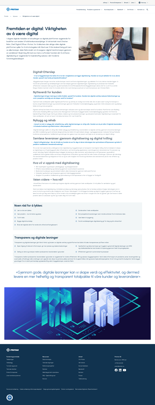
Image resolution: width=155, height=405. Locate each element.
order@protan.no (119, 366)
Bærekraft (81, 369)
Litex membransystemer (13, 375)
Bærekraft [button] (121, 10)
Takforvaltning (83, 379)
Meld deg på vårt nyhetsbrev (51, 372)
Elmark (127, 2)
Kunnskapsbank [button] (110, 10)
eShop (106, 2)
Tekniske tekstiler (11, 369)
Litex (133, 2)
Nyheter (45, 369)
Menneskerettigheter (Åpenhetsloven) (86, 389)
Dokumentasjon (47, 359)
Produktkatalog (81, 9)
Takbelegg (9, 362)
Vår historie (82, 362)
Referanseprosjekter (48, 366)
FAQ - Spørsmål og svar (49, 375)
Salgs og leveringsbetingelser (51, 389)
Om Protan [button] (131, 10)
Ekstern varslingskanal (67, 389)
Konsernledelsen (83, 366)
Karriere (81, 372)
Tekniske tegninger (48, 362)
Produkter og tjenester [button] (95, 10)
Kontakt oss (141, 9)
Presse (80, 375)
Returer (45, 379)
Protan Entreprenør (116, 2)
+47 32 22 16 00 (119, 363)
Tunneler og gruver (11, 366)
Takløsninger (10, 359)
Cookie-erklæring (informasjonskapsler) (31, 389)
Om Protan (82, 359)
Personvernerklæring (12, 389)
